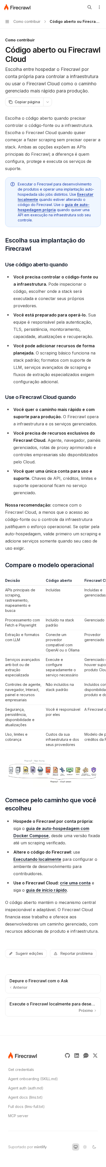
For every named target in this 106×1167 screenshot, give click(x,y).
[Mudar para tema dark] (94, 1147)
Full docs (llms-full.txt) (26, 1106)
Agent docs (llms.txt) (25, 1097)
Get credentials (21, 1069)
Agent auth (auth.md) (25, 1088)
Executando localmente (37, 859)
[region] (53, 664)
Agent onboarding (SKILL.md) (33, 1079)
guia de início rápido (46, 890)
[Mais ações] (99, 7)
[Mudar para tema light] (85, 1147)
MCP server (18, 1116)
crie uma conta (75, 882)
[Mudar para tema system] (75, 1147)
